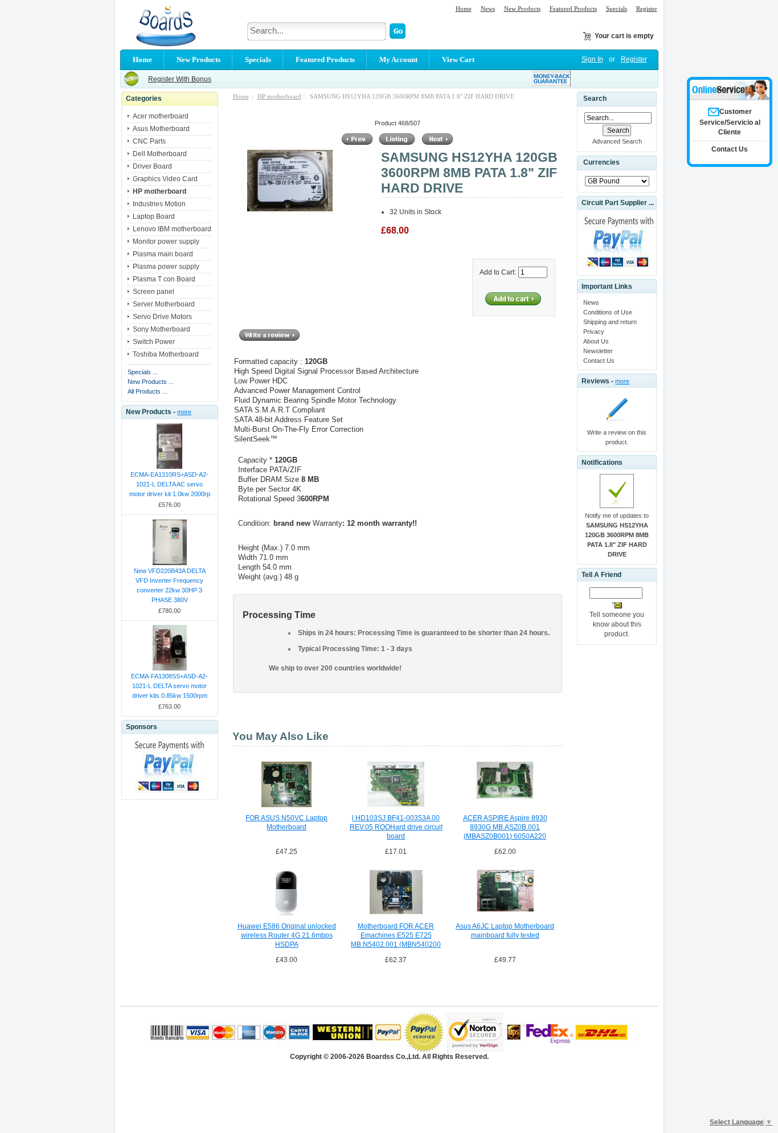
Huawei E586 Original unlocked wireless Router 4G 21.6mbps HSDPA (287, 935)
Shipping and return (610, 321)
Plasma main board (163, 254)
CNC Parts (149, 141)
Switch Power (154, 342)
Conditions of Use (607, 312)
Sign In (592, 59)
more (184, 411)
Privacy (593, 331)
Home (464, 8)
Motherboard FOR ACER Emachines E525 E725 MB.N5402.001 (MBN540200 (396, 935)
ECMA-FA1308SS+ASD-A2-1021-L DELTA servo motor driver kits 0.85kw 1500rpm (169, 686)
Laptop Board (154, 216)
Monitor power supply (166, 242)
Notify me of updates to (617, 535)
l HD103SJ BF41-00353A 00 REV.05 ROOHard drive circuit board (396, 827)
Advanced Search (617, 141)
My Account (398, 59)
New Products (522, 8)
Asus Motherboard (161, 129)
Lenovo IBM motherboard (172, 229)
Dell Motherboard (160, 154)
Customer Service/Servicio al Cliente (729, 122)
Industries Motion (159, 204)
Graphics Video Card (165, 179)
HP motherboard (279, 96)
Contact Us (599, 360)
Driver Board (152, 166)
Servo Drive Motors (162, 317)
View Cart (458, 59)
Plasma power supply (166, 267)
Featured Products (573, 8)
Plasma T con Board (164, 279)
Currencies (601, 163)
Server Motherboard (164, 304)
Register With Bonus (179, 79)
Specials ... (143, 372)
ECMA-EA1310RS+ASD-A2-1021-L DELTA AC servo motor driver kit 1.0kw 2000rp (169, 484)
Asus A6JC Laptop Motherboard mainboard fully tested (505, 931)
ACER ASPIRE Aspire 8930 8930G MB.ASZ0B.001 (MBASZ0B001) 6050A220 (505, 827)
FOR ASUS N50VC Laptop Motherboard (286, 823)
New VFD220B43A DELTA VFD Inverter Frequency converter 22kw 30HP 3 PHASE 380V (170, 585)
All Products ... (147, 391)
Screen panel (153, 292)
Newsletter (598, 350)
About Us (596, 341)
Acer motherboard (161, 116)
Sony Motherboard (161, 329)
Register (646, 8)
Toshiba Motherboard (166, 354)
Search (595, 99)
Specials (616, 8)
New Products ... (151, 381)
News (488, 8)
